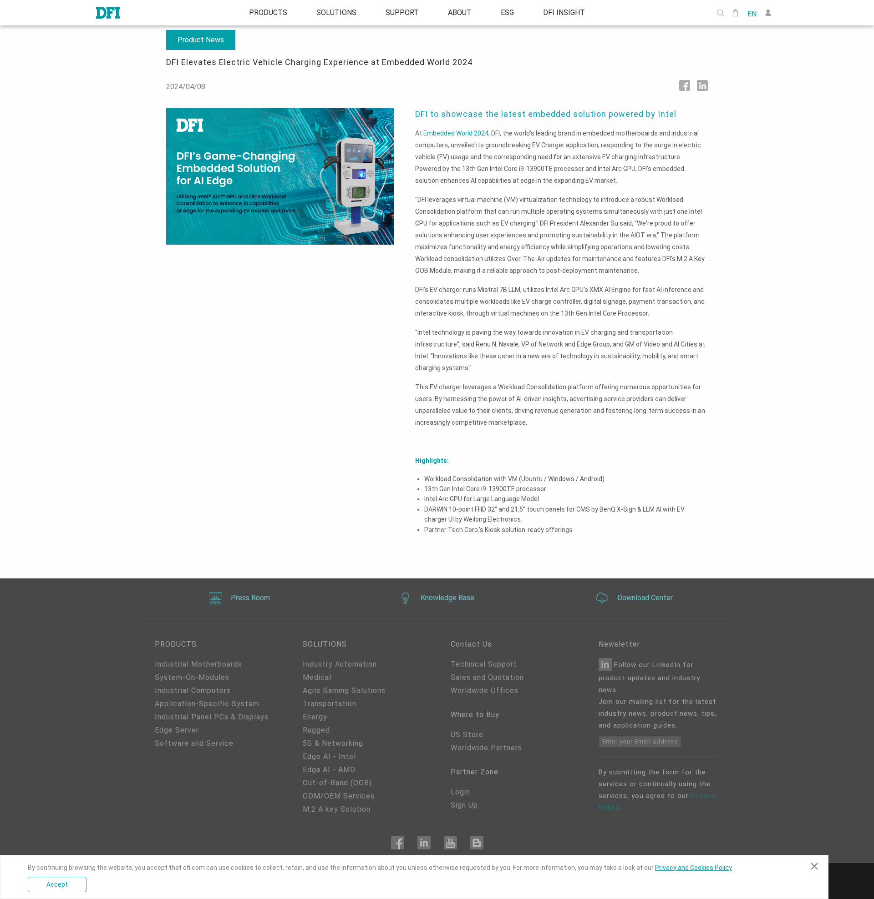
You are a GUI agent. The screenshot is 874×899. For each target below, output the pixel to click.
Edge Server (177, 730)
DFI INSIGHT (564, 12)
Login (460, 792)
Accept (57, 884)
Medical (317, 677)
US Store (467, 734)
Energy (315, 717)
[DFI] (108, 13)
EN (752, 13)
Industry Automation (340, 664)
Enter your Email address (640, 741)
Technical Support (484, 664)
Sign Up (464, 805)
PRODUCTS (268, 12)
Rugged (316, 730)
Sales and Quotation (487, 677)
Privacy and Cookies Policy (693, 867)
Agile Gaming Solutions (344, 690)
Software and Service (194, 743)
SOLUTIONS (336, 12)
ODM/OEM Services (339, 796)
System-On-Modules (192, 677)
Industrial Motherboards (198, 664)
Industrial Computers (193, 690)
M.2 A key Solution (337, 809)
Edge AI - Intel (329, 756)
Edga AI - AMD (329, 769)
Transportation (329, 703)
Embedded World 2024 (455, 133)
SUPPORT (402, 12)
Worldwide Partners (486, 747)
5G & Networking (333, 743)
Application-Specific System (207, 703)
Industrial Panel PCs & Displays (212, 717)
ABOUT (460, 12)
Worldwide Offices (484, 690)
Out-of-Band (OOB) (337, 782)
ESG (507, 12)
